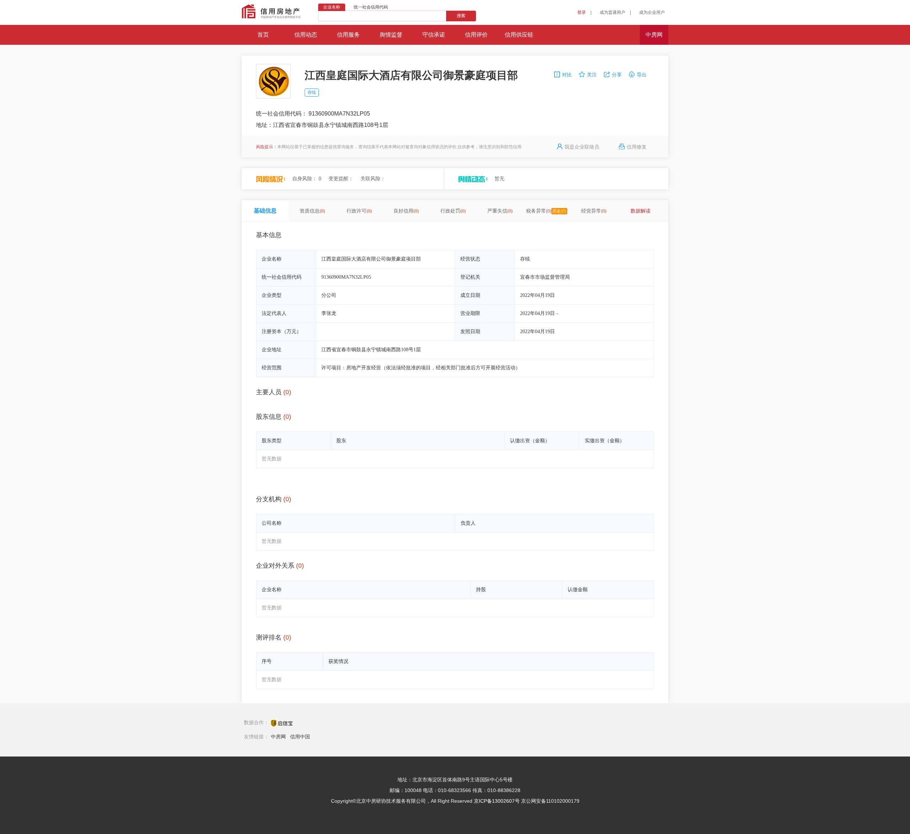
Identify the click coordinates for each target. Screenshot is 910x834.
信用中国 (300, 736)
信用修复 (637, 147)
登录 (581, 12)
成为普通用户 (612, 12)
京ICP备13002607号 (497, 801)
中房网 (278, 736)
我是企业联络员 (581, 147)
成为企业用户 (652, 12)
